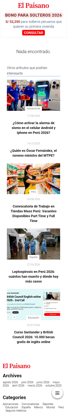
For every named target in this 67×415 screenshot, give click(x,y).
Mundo (50, 407)
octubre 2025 (54, 385)
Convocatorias (30, 404)
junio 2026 (43, 382)
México (38, 407)
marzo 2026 (35, 385)
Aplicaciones (10, 404)
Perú (61, 407)
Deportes (48, 404)
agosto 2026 (10, 382)
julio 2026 (27, 382)
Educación (11, 407)
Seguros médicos (15, 410)
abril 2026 (18, 385)
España (26, 407)
